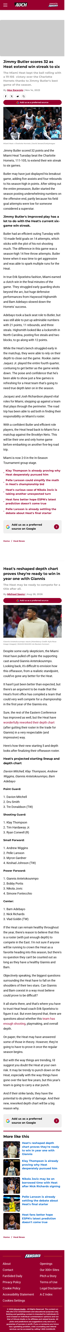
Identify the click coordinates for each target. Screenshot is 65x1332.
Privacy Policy (12, 1282)
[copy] (23, 96)
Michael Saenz (16, 594)
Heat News (19, 541)
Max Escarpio (15, 90)
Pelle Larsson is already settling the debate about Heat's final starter (31, 511)
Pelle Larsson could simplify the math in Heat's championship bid (32, 482)
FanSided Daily (12, 1276)
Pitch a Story (48, 1276)
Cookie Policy (11, 1288)
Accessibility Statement (18, 1294)
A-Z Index (46, 1294)
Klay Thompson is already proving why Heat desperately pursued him (33, 472)
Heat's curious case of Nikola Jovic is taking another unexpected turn (31, 491)
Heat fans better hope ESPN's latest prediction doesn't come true (31, 501)
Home (6, 541)
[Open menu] (5, 5)
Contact (8, 1270)
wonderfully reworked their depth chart (28, 722)
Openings (46, 1263)
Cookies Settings (14, 1300)
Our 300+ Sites (49, 1270)
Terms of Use (49, 1282)
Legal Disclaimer (51, 1288)
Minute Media (20, 1309)
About (7, 1263)
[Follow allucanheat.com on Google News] (56, 526)
